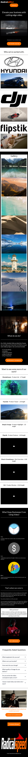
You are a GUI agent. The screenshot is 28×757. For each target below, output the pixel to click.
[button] (26, 2)
